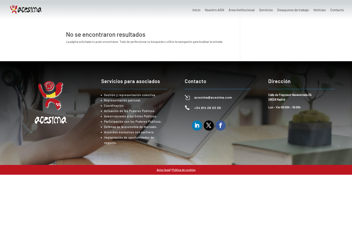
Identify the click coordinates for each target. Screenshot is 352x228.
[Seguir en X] (209, 125)
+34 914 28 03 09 (207, 108)
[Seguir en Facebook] (221, 125)
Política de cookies (184, 170)
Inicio (196, 10)
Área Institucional (242, 10)
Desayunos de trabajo (293, 10)
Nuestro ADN (214, 10)
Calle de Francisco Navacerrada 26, (290, 95)
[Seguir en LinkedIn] (197, 125)
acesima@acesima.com (213, 97)
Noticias (320, 10)
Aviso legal (163, 170)
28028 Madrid (276, 99)
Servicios (266, 10)
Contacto (337, 10)
